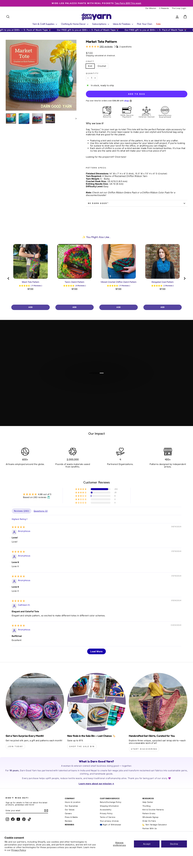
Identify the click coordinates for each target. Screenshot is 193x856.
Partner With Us (149, 828)
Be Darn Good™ (98, 203)
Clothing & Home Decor (73, 23)
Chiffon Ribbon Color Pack (156, 192)
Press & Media (71, 817)
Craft (90, 61)
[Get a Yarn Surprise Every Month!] (35, 702)
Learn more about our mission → (96, 783)
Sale (158, 23)
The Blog (146, 806)
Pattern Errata (148, 813)
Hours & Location (72, 802)
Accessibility (105, 810)
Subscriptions (99, 23)
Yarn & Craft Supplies (43, 23)
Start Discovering (144, 749)
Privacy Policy (18, 850)
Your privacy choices (109, 821)
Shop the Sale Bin (82, 746)
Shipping (90, 55)
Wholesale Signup (150, 817)
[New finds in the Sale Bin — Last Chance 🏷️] (96, 702)
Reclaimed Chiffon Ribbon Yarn (131, 176)
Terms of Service (107, 817)
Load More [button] (96, 651)
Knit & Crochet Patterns (153, 810)
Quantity (92, 73)
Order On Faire (149, 821)
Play (98, 384)
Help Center (147, 802)
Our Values (70, 810)
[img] (18, 527)
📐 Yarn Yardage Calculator (154, 825)
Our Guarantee (71, 806)
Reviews (68, 821)
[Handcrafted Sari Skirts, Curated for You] (158, 702)
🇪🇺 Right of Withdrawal (110, 825)
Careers (68, 813)
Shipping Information (109, 806)
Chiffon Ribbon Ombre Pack (122, 192)
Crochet (102, 66)
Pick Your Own (144, 23)
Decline (174, 844)
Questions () (41, 511)
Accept (146, 844)
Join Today (15, 746)
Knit (90, 66)
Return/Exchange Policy (110, 802)
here (123, 157)
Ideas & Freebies (122, 23)
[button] (93, 46)
